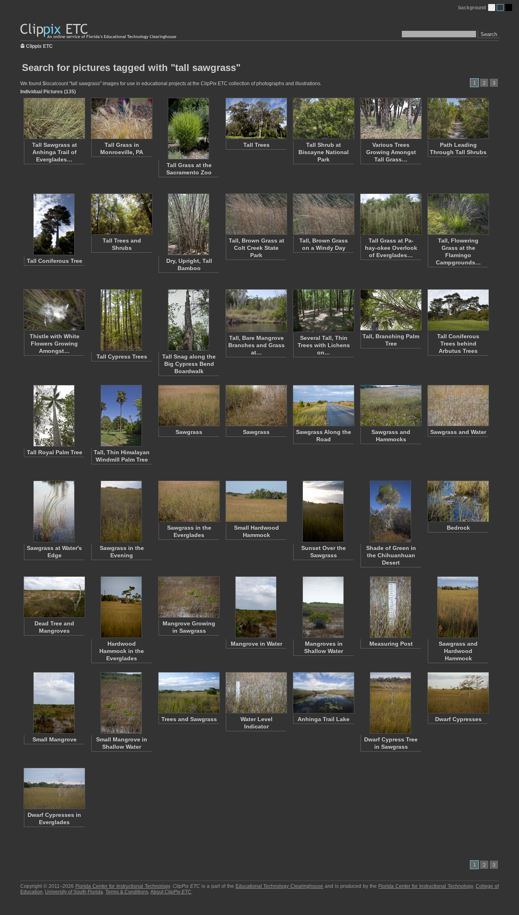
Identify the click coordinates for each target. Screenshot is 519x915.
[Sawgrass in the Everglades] (188, 501)
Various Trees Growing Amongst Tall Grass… (391, 152)
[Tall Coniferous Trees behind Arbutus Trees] (457, 310)
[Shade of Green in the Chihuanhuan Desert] (390, 511)
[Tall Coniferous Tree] (54, 224)
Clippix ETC (39, 45)
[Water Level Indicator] (255, 692)
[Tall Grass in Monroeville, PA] (121, 118)
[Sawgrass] (188, 405)
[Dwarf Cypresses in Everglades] (54, 788)
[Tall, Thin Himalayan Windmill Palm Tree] (121, 416)
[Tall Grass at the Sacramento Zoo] (188, 128)
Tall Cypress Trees (122, 356)
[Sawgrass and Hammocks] (390, 405)
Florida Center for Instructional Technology (122, 886)
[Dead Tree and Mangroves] (54, 597)
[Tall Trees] (255, 118)
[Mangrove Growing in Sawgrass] (188, 597)
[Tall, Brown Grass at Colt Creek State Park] (255, 214)
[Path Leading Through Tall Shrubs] (457, 118)
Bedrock (458, 527)
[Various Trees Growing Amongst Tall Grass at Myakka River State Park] (390, 118)
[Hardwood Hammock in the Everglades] (121, 607)
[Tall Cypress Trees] (121, 320)
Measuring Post (391, 643)
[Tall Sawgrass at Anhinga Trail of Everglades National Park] (54, 118)
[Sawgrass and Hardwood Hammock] (457, 607)
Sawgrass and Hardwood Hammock (458, 651)
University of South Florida (74, 892)
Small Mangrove (54, 739)
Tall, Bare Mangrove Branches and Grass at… (256, 345)
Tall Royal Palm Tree (54, 452)
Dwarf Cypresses (458, 719)
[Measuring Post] (390, 607)
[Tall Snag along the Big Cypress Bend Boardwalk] (188, 320)
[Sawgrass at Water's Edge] (54, 511)
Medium (500, 7)
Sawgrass (189, 432)
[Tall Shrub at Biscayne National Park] (323, 118)
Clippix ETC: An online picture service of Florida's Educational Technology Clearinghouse (99, 31)
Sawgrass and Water (458, 432)
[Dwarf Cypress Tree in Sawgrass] (390, 703)
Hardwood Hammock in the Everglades (121, 651)
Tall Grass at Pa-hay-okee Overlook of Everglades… (391, 247)
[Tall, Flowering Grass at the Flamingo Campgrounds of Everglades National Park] (457, 214)
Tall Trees (256, 145)
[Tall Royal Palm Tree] (54, 416)
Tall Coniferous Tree (54, 261)
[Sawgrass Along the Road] (323, 405)
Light (491, 7)
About (170, 892)
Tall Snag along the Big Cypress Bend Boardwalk (189, 363)
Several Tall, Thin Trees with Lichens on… (324, 345)
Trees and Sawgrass (189, 719)
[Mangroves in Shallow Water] (323, 607)
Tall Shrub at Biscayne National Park (323, 152)
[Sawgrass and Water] (457, 405)
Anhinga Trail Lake (324, 719)
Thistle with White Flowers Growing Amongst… (54, 343)
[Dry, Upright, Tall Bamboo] (188, 224)
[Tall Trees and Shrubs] (121, 214)
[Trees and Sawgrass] (188, 692)
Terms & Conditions (126, 892)
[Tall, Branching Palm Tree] (390, 310)
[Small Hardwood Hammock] (255, 501)
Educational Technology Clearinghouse (280, 886)
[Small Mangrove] (54, 703)
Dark (508, 7)
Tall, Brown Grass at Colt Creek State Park (256, 247)
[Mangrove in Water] (255, 607)
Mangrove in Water (256, 643)
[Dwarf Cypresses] (457, 692)
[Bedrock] (457, 501)
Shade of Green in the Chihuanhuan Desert (391, 555)
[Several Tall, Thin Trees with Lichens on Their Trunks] (323, 310)
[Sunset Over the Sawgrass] (323, 511)
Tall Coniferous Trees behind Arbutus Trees (458, 343)
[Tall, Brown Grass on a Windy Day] (323, 214)
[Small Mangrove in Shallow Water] (121, 703)
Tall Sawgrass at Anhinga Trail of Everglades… (54, 152)
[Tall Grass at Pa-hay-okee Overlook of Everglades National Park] (390, 214)
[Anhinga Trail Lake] (323, 692)
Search (488, 34)
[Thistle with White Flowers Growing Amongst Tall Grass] (54, 310)
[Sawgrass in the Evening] (121, 511)
